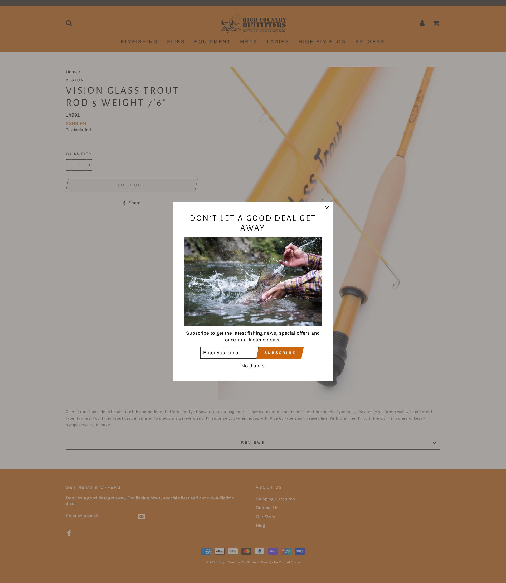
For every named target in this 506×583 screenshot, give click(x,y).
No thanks (253, 366)
